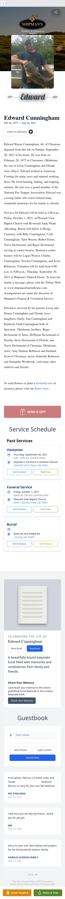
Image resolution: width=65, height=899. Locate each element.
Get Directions (19, 472)
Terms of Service (41, 884)
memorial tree (44, 383)
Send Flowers (46, 543)
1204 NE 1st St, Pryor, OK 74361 (31, 465)
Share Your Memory (22, 700)
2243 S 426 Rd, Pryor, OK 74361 (31, 502)
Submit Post (32, 757)
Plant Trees (45, 472)
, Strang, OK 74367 (24, 537)
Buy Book (35, 648)
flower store (42, 388)
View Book (16, 648)
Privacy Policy (23, 884)
